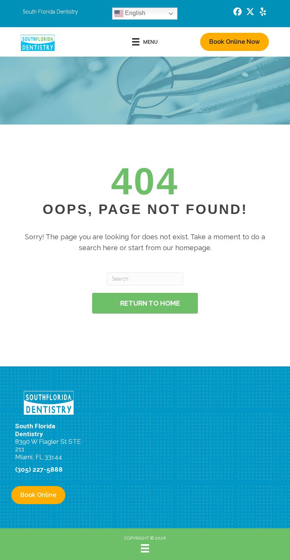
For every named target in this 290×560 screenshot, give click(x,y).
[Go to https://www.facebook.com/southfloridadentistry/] (237, 13)
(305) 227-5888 (39, 469)
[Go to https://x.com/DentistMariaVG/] (250, 13)
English (134, 13)
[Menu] (145, 548)
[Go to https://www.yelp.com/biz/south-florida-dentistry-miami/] (263, 13)
